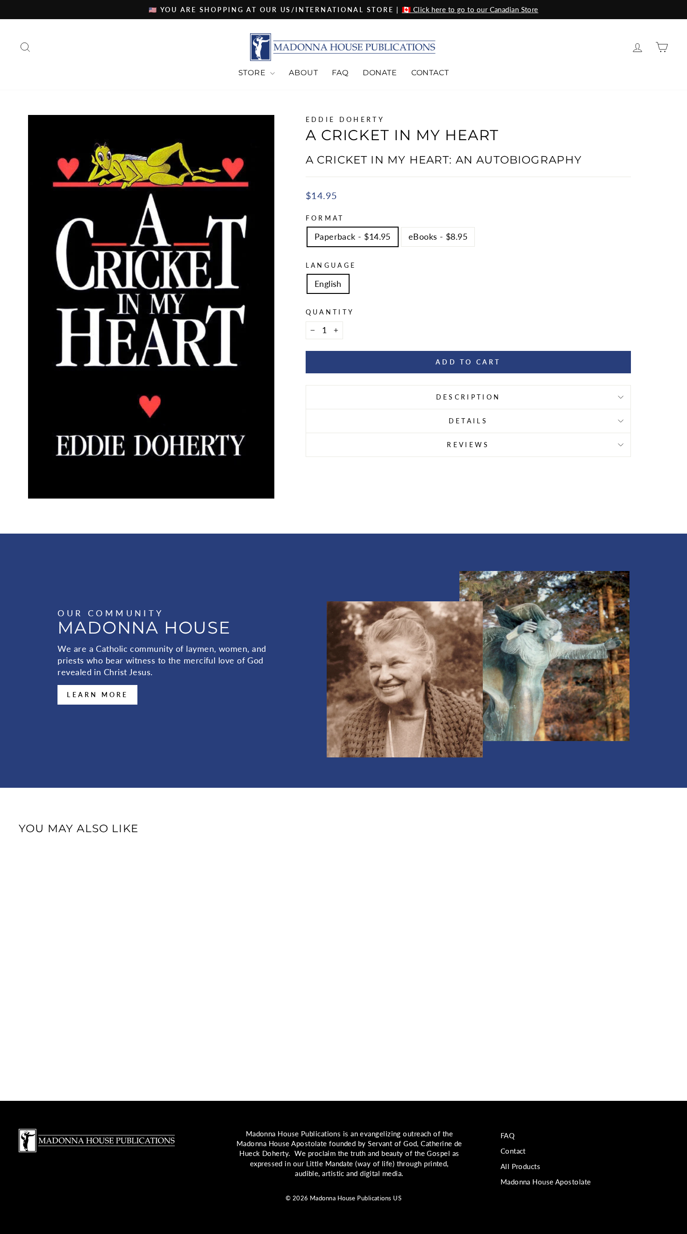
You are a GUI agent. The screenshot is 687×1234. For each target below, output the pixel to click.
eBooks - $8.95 (437, 236)
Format (325, 218)
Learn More (97, 695)
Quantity (330, 312)
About (303, 72)
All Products (520, 1166)
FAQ (340, 72)
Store (253, 72)
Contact (430, 72)
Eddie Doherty (345, 119)
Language (331, 265)
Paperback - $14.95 (353, 236)
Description (468, 397)
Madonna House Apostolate (546, 1181)
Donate (380, 72)
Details (468, 421)
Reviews (468, 445)
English (328, 283)
